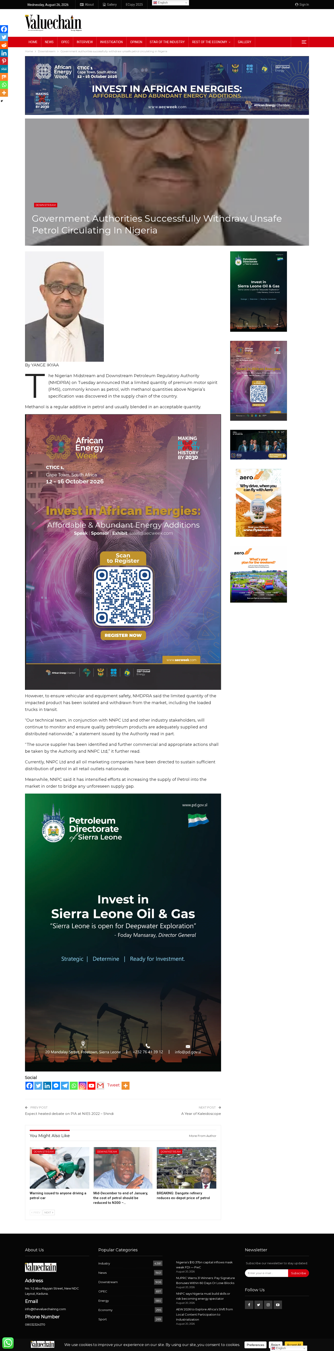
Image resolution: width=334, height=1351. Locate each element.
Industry (104, 1263)
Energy (103, 1300)
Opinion (136, 42)
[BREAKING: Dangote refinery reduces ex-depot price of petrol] (186, 1168)
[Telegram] (65, 1086)
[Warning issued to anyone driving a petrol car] (59, 1168)
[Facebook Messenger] (56, 1086)
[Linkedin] (47, 1086)
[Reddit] (4, 45)
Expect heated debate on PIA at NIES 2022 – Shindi (69, 1113)
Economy (105, 1310)
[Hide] (2, 101)
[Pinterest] (4, 61)
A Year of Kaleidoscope (201, 1113)
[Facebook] (29, 1086)
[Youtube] (91, 1086)
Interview (85, 42)
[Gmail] (100, 1086)
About (89, 4)
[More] (126, 1086)
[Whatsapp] (74, 1086)
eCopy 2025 (134, 4)
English (162, 2)
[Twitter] (38, 1086)
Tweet (113, 1085)
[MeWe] (4, 69)
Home (33, 42)
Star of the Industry (167, 42)
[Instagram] (83, 1086)
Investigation (111, 42)
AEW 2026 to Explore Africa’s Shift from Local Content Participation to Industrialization (204, 1314)
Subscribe (298, 1273)
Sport (102, 1319)
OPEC (65, 42)
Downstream (46, 205)
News (49, 42)
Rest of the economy (209, 42)
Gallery (112, 4)
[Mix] (4, 77)
